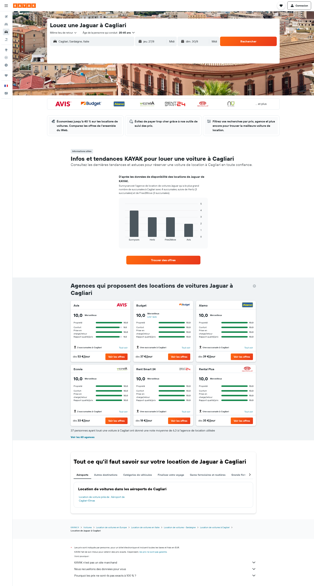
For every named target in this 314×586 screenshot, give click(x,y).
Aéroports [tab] (82, 474)
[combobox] (63, 32)
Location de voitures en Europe (111, 527)
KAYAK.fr (75, 527)
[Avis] (122, 305)
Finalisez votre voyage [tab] (171, 474)
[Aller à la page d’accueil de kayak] (24, 5)
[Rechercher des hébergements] (6, 24)
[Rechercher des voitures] (6, 32)
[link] (163, 260)
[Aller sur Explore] (6, 50)
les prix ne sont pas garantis (153, 551)
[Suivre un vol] (6, 57)
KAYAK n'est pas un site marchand (95, 562)
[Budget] (184, 305)
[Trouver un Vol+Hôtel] (6, 39)
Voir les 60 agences (82, 437)
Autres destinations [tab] (105, 474)
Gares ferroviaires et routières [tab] (208, 474)
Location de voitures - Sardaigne (180, 527)
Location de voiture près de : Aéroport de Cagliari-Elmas (102, 498)
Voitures (87, 527)
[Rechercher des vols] (6, 16)
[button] (6, 6)
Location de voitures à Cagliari (215, 527)
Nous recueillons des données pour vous (100, 569)
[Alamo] (247, 305)
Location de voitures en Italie (145, 527)
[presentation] (254, 286)
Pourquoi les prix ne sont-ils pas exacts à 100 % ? (105, 575)
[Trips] (6, 75)
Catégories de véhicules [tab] (137, 474)
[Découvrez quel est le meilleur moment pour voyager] (6, 65)
